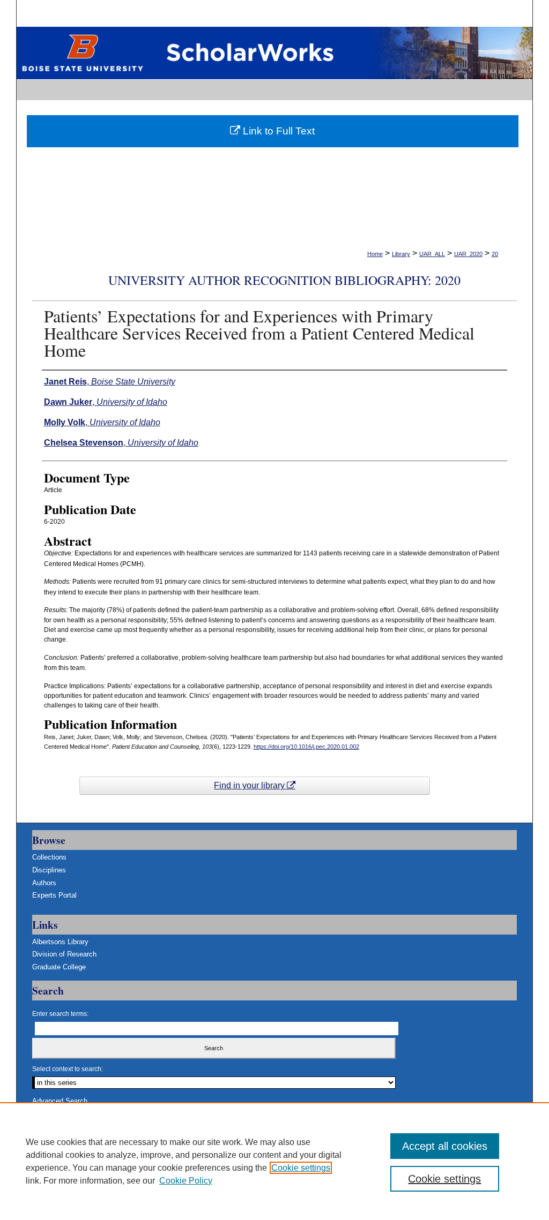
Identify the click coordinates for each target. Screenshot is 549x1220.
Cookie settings (300, 1167)
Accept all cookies (444, 1146)
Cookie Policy (185, 1180)
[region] (274, 1161)
